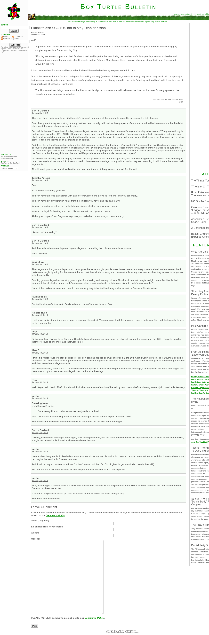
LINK (181, 102)
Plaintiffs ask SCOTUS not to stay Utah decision (68, 28)
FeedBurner (5, 50)
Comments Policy (55, 515)
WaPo (34, 40)
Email (34, 526)
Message (35, 538)
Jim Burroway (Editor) (9, 156)
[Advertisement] (14, 103)
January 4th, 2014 (40, 315)
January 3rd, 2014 (40, 113)
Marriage (175, 99)
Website (35, 532)
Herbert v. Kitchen (164, 99)
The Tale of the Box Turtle (10, 163)
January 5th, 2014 (40, 382)
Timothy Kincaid (7, 158)
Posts (5, 36)
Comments (18, 36)
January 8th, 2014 (40, 398)
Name (34, 520)
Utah (181, 99)
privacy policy (23, 50)
